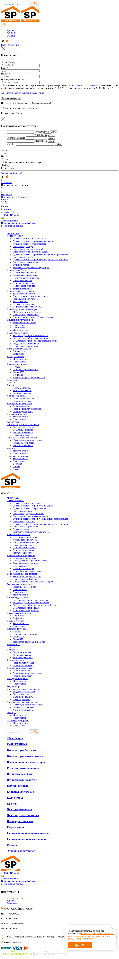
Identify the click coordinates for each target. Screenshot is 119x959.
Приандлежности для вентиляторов (31, 560)
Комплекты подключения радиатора (31, 532)
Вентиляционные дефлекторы (22, 574)
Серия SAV (19, 636)
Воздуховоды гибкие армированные (31, 602)
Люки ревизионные (17, 660)
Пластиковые (20, 589)
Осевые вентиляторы (23, 568)
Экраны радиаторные (18, 720)
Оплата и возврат (15, 898)
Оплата (16, 466)
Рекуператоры (14, 686)
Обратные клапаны (23, 545)
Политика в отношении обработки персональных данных (18, 224)
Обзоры (16, 469)
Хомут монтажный (22, 655)
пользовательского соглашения (82, 85)
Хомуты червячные (23, 657)
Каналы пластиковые (23, 707)
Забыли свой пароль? (11, 173)
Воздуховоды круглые (24, 691)
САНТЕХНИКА (15, 500)
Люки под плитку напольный (28, 673)
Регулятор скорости (23, 553)
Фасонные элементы (23, 697)
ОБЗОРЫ (11, 36)
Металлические (21, 594)
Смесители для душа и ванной (28, 513)
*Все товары (13, 498)
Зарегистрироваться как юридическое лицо (22, 93)
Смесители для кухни (24, 521)
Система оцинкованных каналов (23, 689)
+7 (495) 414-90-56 (10, 215)
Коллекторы (13, 644)
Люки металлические (24, 663)
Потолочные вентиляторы (26, 542)
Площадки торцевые (17, 678)
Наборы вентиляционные (26, 610)
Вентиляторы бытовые (18, 534)
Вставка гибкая (21, 566)
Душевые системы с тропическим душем (33, 505)
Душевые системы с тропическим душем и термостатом (41, 524)
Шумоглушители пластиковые (28, 704)
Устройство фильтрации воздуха (29, 642)
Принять (80, 945)
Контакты (12, 903)
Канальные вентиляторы (25, 539)
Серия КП (18, 639)
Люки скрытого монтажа (19, 668)
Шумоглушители (21, 699)
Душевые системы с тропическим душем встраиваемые (40, 519)
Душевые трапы (21, 529)
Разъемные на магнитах (25, 587)
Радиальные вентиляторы (26, 563)
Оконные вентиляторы (24, 547)
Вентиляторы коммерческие (21, 555)
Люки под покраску (23, 676)
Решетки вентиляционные (20, 584)
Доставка (11, 30)
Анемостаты (19, 615)
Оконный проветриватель (26, 634)
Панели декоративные (24, 550)
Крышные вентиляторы (25, 558)
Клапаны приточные (17, 629)
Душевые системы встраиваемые (29, 503)
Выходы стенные (16, 621)
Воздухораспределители (19, 613)
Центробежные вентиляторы (27, 571)
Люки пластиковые (23, 665)
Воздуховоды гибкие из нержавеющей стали (35, 605)
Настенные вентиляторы (25, 537)
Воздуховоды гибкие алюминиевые (31, 600)
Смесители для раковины (25, 526)
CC (15, 647)
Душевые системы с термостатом (29, 508)
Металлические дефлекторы (27, 576)
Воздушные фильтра (23, 694)
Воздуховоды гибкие (17, 597)
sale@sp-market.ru (9, 220)
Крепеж (11, 649)
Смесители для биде (23, 511)
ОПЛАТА (12, 33)
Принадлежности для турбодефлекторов (33, 581)
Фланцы (11, 712)
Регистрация (13, 45)
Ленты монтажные (22, 652)
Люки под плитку (22, 670)
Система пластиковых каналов (22, 702)
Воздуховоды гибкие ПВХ (26, 608)
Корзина (5, 199)
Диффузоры (19, 618)
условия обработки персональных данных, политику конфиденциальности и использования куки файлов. (91, 936)
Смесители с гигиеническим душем (31, 516)
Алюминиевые (20, 592)
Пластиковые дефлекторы (26, 579)
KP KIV (17, 631)
